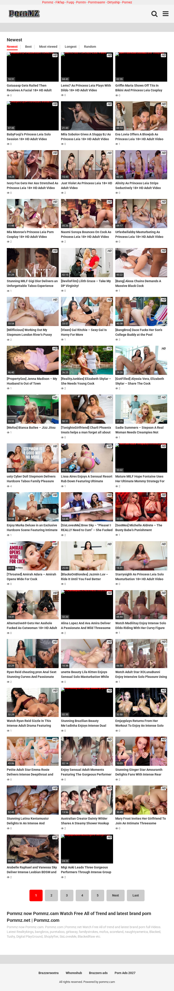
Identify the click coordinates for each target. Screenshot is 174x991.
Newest (12, 46)
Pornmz (47, 2)
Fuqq (70, 2)
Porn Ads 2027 (125, 973)
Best (28, 46)
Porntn (81, 2)
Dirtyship (113, 2)
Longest (71, 46)
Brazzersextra (49, 973)
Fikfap (60, 2)
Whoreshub (74, 973)
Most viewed (48, 46)
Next (115, 895)
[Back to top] (159, 977)
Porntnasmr (96, 2)
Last (136, 895)
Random (90, 46)
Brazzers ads (98, 973)
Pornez (127, 2)
